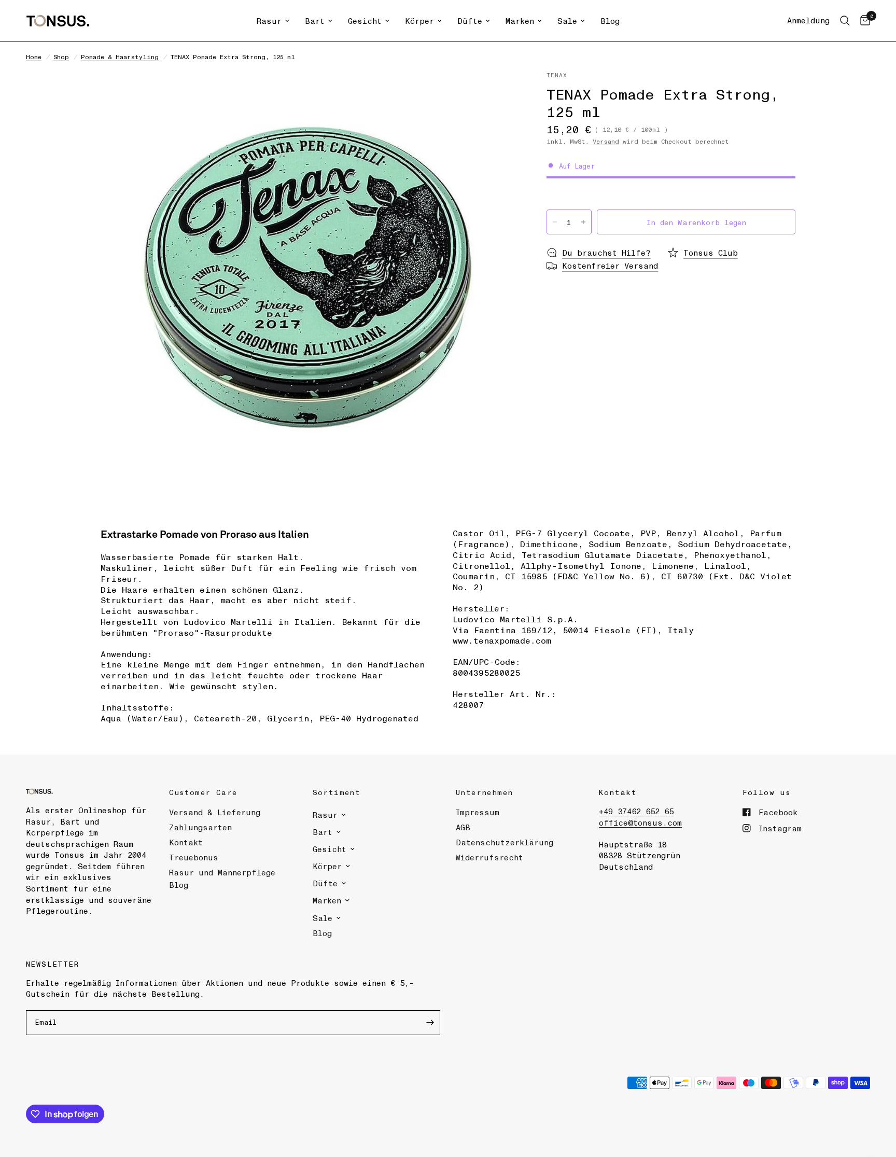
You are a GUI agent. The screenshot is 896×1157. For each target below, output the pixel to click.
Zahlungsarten (200, 827)
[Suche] (845, 20)
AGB (463, 827)
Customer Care (203, 792)
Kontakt (186, 842)
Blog (610, 21)
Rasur (269, 21)
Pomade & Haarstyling (120, 56)
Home (33, 56)
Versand (606, 141)
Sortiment (337, 792)
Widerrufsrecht (489, 857)
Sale (567, 21)
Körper (419, 21)
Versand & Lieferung (214, 812)
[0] (862, 20)
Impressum (477, 812)
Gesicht (365, 21)
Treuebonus (193, 857)
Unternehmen (484, 792)
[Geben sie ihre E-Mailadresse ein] (429, 1022)
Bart (315, 21)
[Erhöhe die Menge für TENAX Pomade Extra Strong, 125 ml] (583, 222)
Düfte (469, 21)
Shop (61, 56)
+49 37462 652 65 (636, 811)
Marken (520, 21)
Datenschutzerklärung (504, 842)
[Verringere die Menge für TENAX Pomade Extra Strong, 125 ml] (555, 222)
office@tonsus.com (640, 822)
